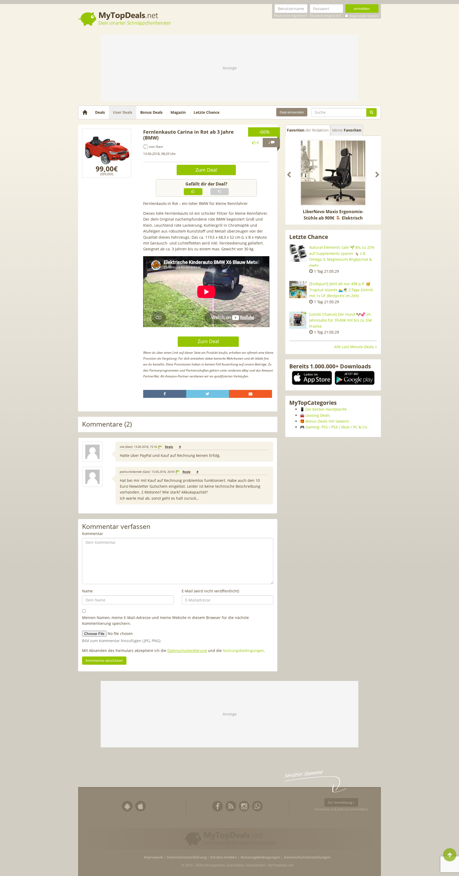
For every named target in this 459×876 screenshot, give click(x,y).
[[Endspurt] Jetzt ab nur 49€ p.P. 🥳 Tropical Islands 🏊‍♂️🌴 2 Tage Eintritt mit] (298, 289)
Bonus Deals (151, 112)
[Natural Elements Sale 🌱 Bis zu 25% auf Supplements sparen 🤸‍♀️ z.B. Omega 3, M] (298, 253)
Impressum (153, 857)
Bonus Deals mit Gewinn (327, 421)
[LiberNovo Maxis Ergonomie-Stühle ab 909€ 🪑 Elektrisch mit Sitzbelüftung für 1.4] (333, 173)
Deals (100, 112)
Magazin (178, 112)
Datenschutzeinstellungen (307, 857)
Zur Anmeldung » (341, 802)
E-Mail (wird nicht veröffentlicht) (210, 590)
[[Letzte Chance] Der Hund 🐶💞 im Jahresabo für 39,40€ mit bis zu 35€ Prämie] (298, 320)
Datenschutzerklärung (187, 650)
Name (87, 590)
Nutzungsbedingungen (243, 650)
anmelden (362, 8)
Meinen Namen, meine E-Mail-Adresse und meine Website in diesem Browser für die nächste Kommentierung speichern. (165, 620)
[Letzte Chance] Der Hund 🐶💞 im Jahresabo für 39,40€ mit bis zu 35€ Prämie (340, 320)
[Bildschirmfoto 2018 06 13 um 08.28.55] (106, 153)
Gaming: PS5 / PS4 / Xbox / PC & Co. (336, 426)
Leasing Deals (317, 415)
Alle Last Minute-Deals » (355, 346)
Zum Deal (206, 170)
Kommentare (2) (107, 424)
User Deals (122, 112)
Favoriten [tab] (308, 130)
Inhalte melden (223, 857)
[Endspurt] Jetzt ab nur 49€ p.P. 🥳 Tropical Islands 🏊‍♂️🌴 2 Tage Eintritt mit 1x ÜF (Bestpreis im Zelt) (341, 289)
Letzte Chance (206, 112)
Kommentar (92, 533)
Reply (169, 447)
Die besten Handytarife (326, 409)
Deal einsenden (292, 112)
